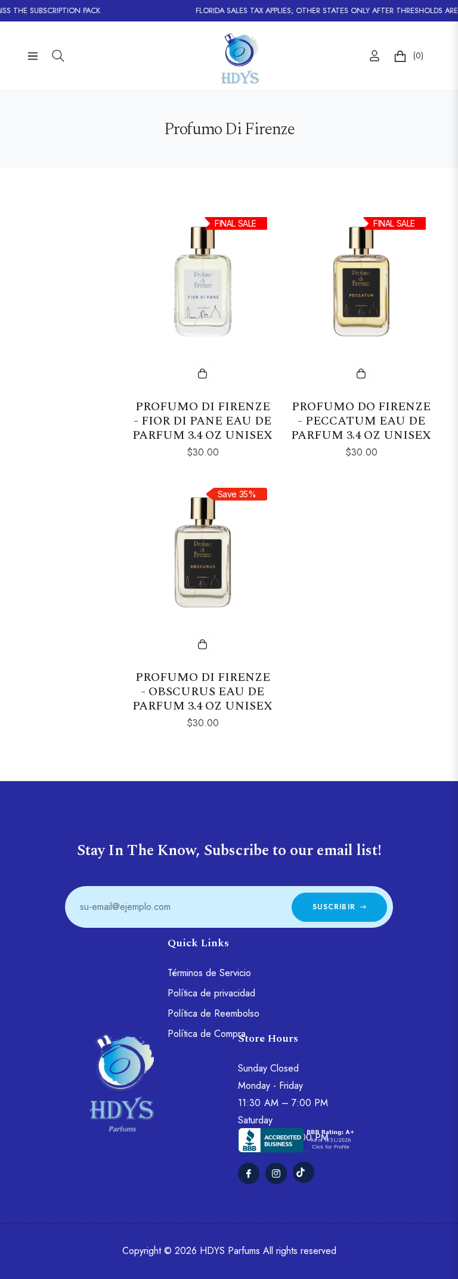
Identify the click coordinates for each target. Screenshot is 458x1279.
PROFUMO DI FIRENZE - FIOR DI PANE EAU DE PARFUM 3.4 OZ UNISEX (202, 421)
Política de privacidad (211, 993)
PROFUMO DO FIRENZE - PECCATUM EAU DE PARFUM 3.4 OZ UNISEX (361, 421)
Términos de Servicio (209, 973)
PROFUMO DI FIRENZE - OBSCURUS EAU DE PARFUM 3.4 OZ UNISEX (202, 691)
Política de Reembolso (213, 1013)
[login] (374, 56)
